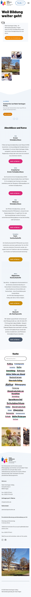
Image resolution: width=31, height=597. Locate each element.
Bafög (19, 367)
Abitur (9, 384)
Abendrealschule (18, 407)
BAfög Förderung (19, 416)
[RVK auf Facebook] (5, 540)
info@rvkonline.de (6, 502)
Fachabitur (12, 367)
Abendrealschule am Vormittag (15, 392)
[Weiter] (17, 119)
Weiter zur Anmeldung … (14, 38)
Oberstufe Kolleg (15, 380)
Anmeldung (10, 370)
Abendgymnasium (20, 413)
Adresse (21, 370)
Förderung (15, 388)
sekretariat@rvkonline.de (8, 509)
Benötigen (15, 419)
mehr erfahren (7, 114)
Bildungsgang (20, 384)
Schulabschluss (15, 403)
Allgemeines (18, 410)
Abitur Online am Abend (15, 374)
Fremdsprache (19, 364)
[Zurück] (14, 119)
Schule (8, 416)
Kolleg (10, 363)
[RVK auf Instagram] (2, 540)
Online (8, 407)
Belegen (10, 410)
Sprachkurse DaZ (15, 399)
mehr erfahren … (15, 161)
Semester (10, 413)
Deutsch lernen (15, 377)
